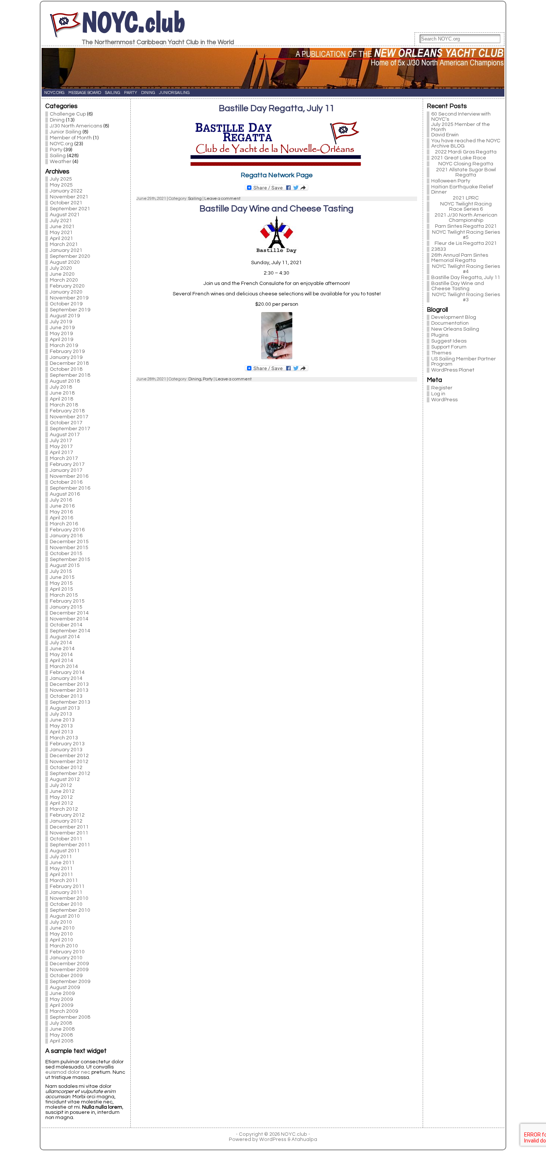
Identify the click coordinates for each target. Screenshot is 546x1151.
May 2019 (61, 333)
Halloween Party (450, 181)
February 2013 (67, 743)
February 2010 (67, 951)
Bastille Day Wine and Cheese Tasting (276, 208)
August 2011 (65, 850)
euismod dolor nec (67, 1072)
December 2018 (69, 363)
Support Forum (449, 347)
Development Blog (453, 317)
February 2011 (67, 886)
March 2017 (64, 458)
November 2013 (69, 690)
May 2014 (61, 654)
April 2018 (61, 399)
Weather (60, 161)
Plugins (439, 335)
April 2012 (61, 803)
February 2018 (67, 411)
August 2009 (65, 987)
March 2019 (64, 345)
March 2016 (64, 523)
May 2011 (61, 868)
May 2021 (61, 232)
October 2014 (66, 625)
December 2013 (69, 684)
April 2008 (61, 1041)
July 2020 (61, 268)
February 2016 (67, 529)
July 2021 (61, 220)
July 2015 (61, 571)
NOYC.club (133, 22)
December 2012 (69, 755)
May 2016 (61, 512)
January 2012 (66, 821)
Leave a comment (222, 199)
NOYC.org (61, 143)
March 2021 (64, 244)
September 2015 (70, 559)
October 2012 (66, 767)
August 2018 (65, 381)
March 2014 (64, 666)
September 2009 (70, 981)
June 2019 (62, 327)
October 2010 (66, 904)
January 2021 (66, 250)
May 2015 (61, 583)
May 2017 (61, 446)
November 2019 (69, 298)
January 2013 (66, 749)
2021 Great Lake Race (458, 158)
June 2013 (62, 720)
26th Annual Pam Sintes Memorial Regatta (459, 258)
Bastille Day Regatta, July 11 (276, 108)
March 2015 (64, 595)
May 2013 (61, 726)
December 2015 (69, 541)
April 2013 (61, 732)
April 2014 (61, 660)
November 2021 (69, 197)
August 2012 (65, 779)
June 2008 (62, 1029)
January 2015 (66, 607)
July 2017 (61, 440)
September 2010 (70, 910)
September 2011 (70, 844)
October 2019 (66, 304)
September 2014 (70, 630)
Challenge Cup (68, 114)
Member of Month (71, 137)
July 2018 (61, 387)
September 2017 (70, 428)
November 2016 (69, 476)
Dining (57, 120)
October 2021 (66, 202)
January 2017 (66, 470)
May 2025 (61, 185)
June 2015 (62, 577)
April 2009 (61, 1005)
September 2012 (70, 773)
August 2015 (65, 565)
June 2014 (62, 648)
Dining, (195, 379)
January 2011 (66, 892)
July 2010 (61, 922)
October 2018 (66, 369)
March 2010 (64, 946)
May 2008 (61, 1035)
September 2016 (70, 488)
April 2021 (61, 238)
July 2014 (61, 642)
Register (441, 387)
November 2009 (69, 969)
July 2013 (61, 714)
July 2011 (61, 856)
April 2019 (61, 339)
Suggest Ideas (449, 341)
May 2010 (61, 934)
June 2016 (62, 506)
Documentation (450, 323)
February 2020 (67, 286)
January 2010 (66, 957)
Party (56, 149)
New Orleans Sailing (455, 329)
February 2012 (67, 815)
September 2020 (70, 256)
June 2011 (62, 862)
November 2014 (69, 619)
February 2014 (67, 672)
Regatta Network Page (277, 175)
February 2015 (67, 601)
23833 (438, 249)
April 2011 (61, 874)
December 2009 (69, 963)
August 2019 (65, 315)
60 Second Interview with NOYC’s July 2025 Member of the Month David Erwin (461, 124)
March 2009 (64, 1011)
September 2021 (70, 208)
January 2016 (66, 535)
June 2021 (62, 226)
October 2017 (66, 422)
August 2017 (65, 434)
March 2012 (64, 809)
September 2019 (70, 309)
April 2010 (61, 940)
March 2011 (64, 880)
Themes (441, 353)
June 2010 (62, 928)
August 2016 (65, 494)
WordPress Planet (452, 370)
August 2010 (65, 916)
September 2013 (70, 702)
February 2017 (67, 464)
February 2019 (67, 351)
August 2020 (65, 262)
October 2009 (66, 975)
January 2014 (66, 678)
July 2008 (61, 1023)
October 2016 (66, 482)
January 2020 (66, 292)
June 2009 (62, 993)
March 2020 (64, 280)
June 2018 (62, 393)
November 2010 (69, 898)
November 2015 (69, 547)
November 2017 (69, 416)
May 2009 (61, 999)
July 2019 (61, 321)
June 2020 (62, 274)
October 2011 (66, 839)
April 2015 (61, 589)
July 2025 (61, 179)
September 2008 (70, 1017)
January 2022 (66, 191)
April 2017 (61, 452)
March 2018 (64, 405)
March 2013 (64, 737)
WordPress (444, 399)
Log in (438, 393)
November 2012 (69, 761)
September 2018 (70, 375)
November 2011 (69, 833)
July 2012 (61, 785)
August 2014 (65, 636)
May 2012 (61, 797)
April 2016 (61, 518)
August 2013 (65, 708)
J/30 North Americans (76, 126)
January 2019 (66, 357)
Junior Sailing (65, 131)
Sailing (58, 155)
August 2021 (65, 214)
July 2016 (61, 500)
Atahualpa (304, 1139)
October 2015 (66, 553)
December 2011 (69, 827)
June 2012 (62, 791)
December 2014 (69, 613)
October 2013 (66, 696)
